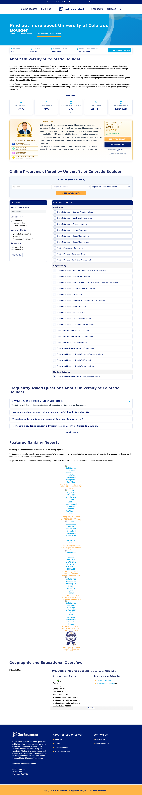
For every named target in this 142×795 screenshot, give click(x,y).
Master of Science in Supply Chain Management (74, 260)
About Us (58, 740)
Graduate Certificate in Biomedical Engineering (73, 276)
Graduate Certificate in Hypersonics (69, 294)
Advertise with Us (102, 744)
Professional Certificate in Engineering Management (75, 348)
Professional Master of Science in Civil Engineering (74, 360)
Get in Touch (100, 740)
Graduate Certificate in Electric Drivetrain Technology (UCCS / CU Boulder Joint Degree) (87, 282)
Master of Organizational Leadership (70, 248)
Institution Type (60, 49)
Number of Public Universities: (64, 697)
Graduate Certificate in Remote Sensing (71, 312)
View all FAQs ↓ (71, 432)
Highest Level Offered (88, 49)
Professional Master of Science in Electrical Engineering (76, 366)
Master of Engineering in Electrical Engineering (73, 330)
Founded (16, 49)
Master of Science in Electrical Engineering (72, 342)
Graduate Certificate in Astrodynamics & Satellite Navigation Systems (81, 270)
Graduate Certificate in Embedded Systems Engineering (76, 288)
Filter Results (16, 255)
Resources (97, 9)
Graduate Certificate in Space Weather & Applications (75, 324)
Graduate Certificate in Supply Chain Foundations (74, 242)
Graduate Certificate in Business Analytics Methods (75, 212)
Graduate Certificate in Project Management (72, 230)
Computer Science (104, 681)
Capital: (55, 689)
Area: (55, 695)
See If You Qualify (117, 139)
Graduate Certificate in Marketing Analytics (72, 224)
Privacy (57, 744)
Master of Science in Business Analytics (71, 254)
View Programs (117, 144)
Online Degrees (29, 9)
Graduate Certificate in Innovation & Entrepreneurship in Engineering (81, 300)
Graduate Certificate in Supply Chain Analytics (73, 236)
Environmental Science (106, 683)
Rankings (46, 9)
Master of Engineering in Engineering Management (75, 336)
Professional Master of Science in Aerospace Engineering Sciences (80, 354)
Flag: (54, 683)
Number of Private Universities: (65, 700)
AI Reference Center (62, 752)
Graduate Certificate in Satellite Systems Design (74, 318)
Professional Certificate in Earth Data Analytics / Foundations (78, 376)
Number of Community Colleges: (65, 703)
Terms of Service (61, 748)
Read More (91, 708)
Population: (57, 692)
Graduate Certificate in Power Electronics (71, 306)
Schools (111, 9)
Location (36, 49)
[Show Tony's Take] (24, 129)
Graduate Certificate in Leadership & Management (74, 218)
